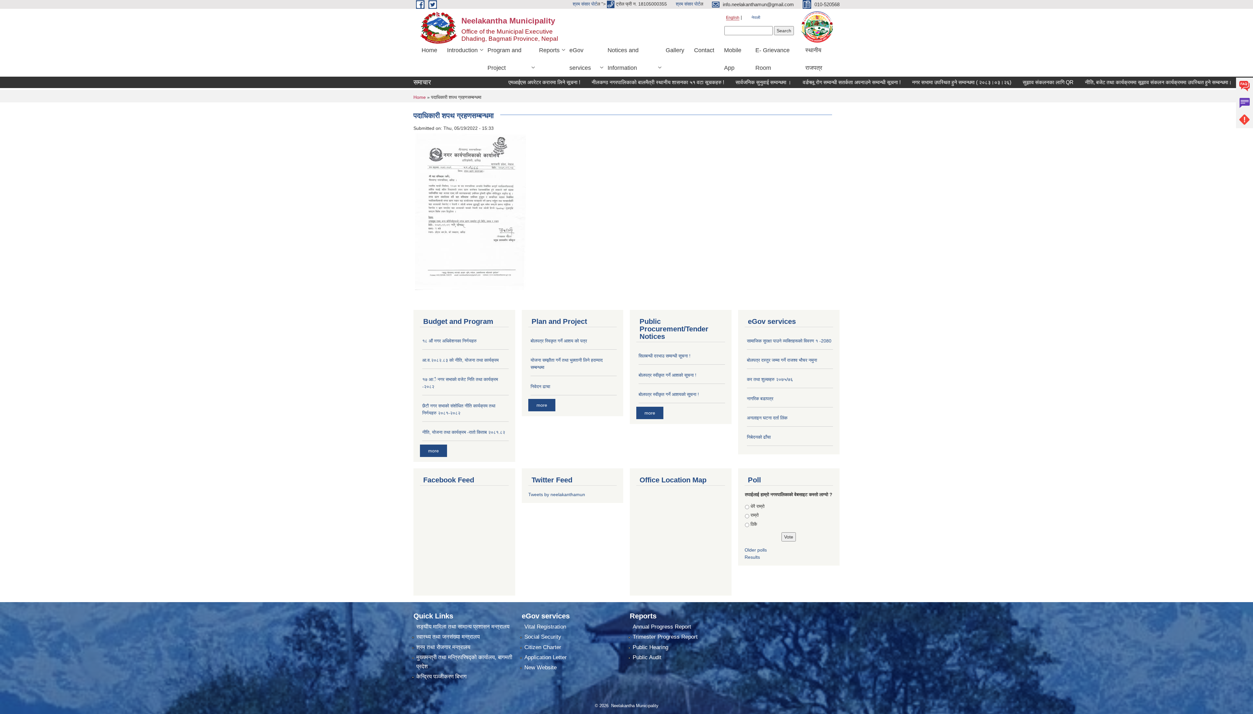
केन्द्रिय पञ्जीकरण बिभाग (441, 677)
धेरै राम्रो (757, 506)
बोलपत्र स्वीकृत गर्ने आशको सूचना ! (667, 375)
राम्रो (754, 515)
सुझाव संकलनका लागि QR (1012, 82)
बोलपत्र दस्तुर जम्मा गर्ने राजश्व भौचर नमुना (782, 360)
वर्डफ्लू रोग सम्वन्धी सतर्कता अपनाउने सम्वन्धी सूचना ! (816, 82)
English (732, 17)
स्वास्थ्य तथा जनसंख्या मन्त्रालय (448, 637)
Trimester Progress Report (665, 637)
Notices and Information (623, 59)
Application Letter (545, 657)
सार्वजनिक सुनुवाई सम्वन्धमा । (728, 82)
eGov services (580, 59)
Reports (549, 50)
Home (429, 50)
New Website (540, 667)
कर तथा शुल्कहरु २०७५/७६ (770, 379)
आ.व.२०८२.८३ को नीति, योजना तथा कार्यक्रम (460, 360)
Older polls (756, 550)
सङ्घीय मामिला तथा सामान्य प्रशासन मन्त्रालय (462, 627)
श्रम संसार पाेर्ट (585, 4)
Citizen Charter (542, 647)
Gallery (675, 50)
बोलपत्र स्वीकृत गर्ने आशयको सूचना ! (669, 394)
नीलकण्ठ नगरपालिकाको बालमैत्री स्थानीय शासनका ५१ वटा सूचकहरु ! (622, 82)
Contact (704, 50)
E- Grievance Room (772, 59)
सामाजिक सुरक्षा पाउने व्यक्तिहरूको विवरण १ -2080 (789, 340)
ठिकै (753, 524)
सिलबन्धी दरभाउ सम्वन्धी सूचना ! (664, 355)
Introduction (462, 50)
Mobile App (732, 59)
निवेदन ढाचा (540, 386)
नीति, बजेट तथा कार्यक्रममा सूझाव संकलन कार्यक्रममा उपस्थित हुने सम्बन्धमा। (1122, 82)
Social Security (542, 637)
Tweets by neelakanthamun (556, 494)
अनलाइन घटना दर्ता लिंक (767, 417)
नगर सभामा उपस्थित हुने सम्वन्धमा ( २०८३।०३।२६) (926, 82)
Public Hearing (650, 647)
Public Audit (647, 657)
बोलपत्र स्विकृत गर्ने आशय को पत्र (559, 340)
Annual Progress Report (662, 627)
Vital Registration (545, 627)
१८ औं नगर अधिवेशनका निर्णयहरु (449, 340)
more (433, 450)
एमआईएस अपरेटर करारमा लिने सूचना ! (509, 82)
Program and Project (504, 59)
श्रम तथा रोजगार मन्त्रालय (443, 647)
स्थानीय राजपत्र (813, 59)
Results (752, 557)
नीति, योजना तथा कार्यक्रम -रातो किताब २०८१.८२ (463, 432)
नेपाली (755, 17)
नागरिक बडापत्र (760, 398)
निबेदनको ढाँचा (759, 437)
